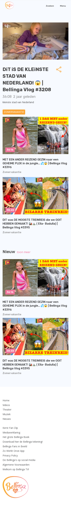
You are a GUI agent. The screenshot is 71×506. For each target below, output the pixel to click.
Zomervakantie (14, 112)
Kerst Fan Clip (10, 427)
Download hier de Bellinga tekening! (23, 441)
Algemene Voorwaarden (16, 464)
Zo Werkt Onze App (13, 450)
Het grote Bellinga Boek (16, 437)
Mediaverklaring (11, 432)
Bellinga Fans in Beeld (15, 446)
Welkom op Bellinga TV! (16, 469)
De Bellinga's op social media (19, 460)
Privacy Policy (10, 455)
